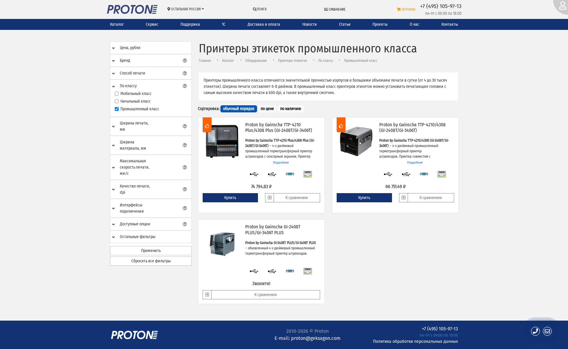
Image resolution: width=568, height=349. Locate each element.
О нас (414, 24)
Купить (230, 197)
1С (223, 24)
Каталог (117, 24)
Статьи (345, 24)
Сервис (152, 24)
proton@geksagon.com (316, 338)
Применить (151, 250)
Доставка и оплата (264, 24)
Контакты (449, 24)
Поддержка (190, 24)
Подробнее (281, 162)
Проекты (380, 24)
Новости (309, 24)
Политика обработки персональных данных (415, 341)
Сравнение (337, 9)
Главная (205, 61)
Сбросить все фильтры (151, 261)
